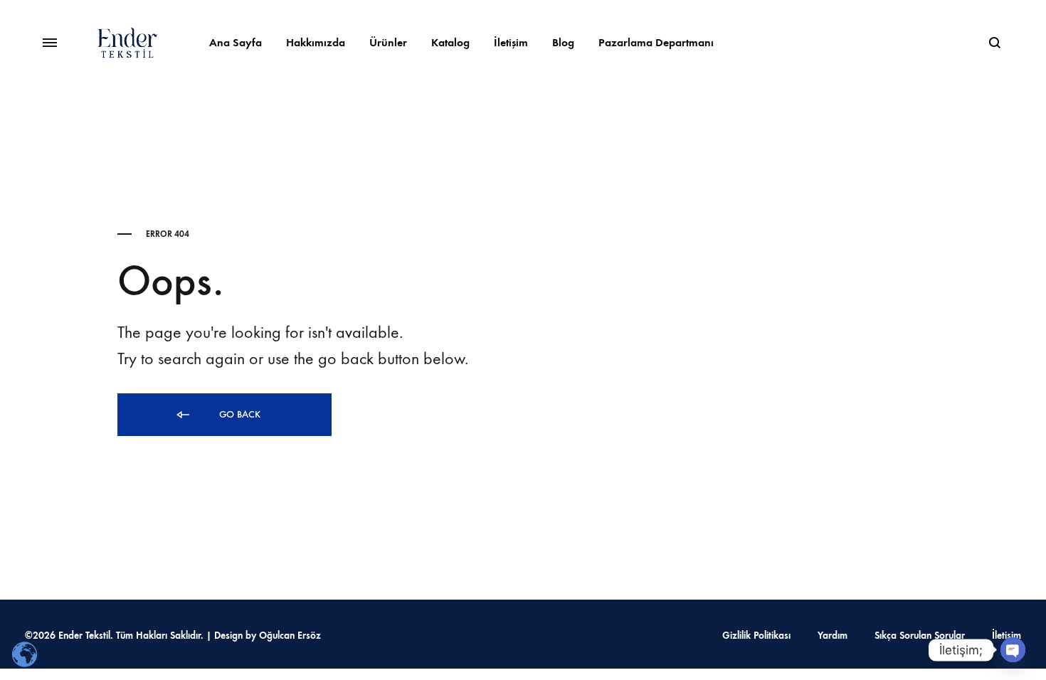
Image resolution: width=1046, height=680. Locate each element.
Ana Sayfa (235, 42)
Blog (563, 42)
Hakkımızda (315, 42)
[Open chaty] (1012, 649)
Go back (238, 414)
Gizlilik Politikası (756, 635)
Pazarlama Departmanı (656, 42)
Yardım (832, 635)
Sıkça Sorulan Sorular (920, 635)
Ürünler (388, 42)
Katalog (450, 42)
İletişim (511, 42)
